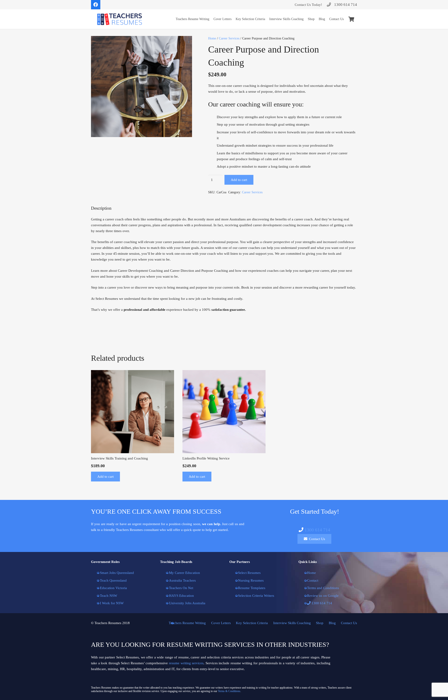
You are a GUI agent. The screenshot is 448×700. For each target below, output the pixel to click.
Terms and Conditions (323, 588)
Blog (332, 623)
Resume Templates (251, 588)
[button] (185, 43)
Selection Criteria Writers (256, 595)
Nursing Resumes (251, 580)
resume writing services (186, 663)
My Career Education (184, 573)
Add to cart (239, 180)
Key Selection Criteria (252, 623)
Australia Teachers (182, 580)
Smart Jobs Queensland (117, 573)
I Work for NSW (112, 603)
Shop (319, 623)
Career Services (229, 38)
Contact (312, 580)
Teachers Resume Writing (187, 623)
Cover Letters (221, 623)
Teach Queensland (113, 580)
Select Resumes (249, 573)
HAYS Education (181, 595)
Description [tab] (101, 208)
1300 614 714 (317, 529)
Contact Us (349, 623)
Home (212, 38)
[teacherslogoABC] (119, 19)
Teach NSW (108, 595)
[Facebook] (95, 4)
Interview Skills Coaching (292, 623)
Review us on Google (323, 595)
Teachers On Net (181, 588)
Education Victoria (113, 588)
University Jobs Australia (187, 603)
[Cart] (351, 19)
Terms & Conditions (229, 691)
